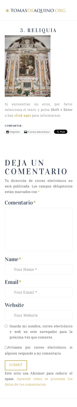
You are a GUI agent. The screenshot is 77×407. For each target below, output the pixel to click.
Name (13, 259)
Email (13, 282)
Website (14, 305)
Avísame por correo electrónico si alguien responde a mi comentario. (38, 350)
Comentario (20, 202)
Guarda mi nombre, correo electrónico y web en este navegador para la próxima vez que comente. (40, 331)
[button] (70, 9)
